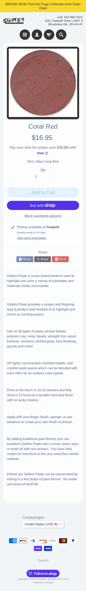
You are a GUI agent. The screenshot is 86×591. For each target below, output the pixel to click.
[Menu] (25, 34)
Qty (43, 170)
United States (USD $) (41, 524)
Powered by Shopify (43, 582)
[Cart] (49, 34)
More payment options (43, 216)
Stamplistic (41, 579)
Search (43, 560)
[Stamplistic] (13, 21)
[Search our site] (61, 34)
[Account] (37, 34)
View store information (31, 238)
